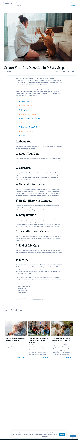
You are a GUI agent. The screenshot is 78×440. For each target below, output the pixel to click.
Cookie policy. (45, 436)
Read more (21, 357)
